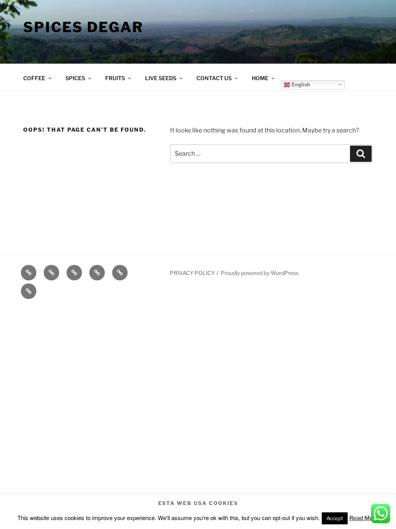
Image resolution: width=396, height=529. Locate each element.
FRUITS (115, 78)
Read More (364, 518)
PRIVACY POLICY (192, 273)
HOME (260, 78)
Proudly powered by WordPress (260, 273)
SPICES (75, 78)
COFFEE (34, 78)
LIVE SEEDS (160, 78)
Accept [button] (334, 518)
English (300, 84)
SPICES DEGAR (83, 27)
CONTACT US (214, 78)
